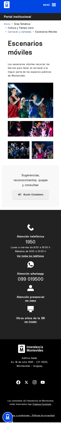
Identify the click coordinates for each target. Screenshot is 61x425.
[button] (30, 99)
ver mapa (30, 300)
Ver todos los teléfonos (30, 256)
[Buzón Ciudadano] (30, 194)
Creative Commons (42, 404)
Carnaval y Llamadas (19, 31)
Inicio (7, 23)
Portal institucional (17, 17)
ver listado (30, 321)
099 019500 (30, 279)
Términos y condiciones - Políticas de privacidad (30, 415)
